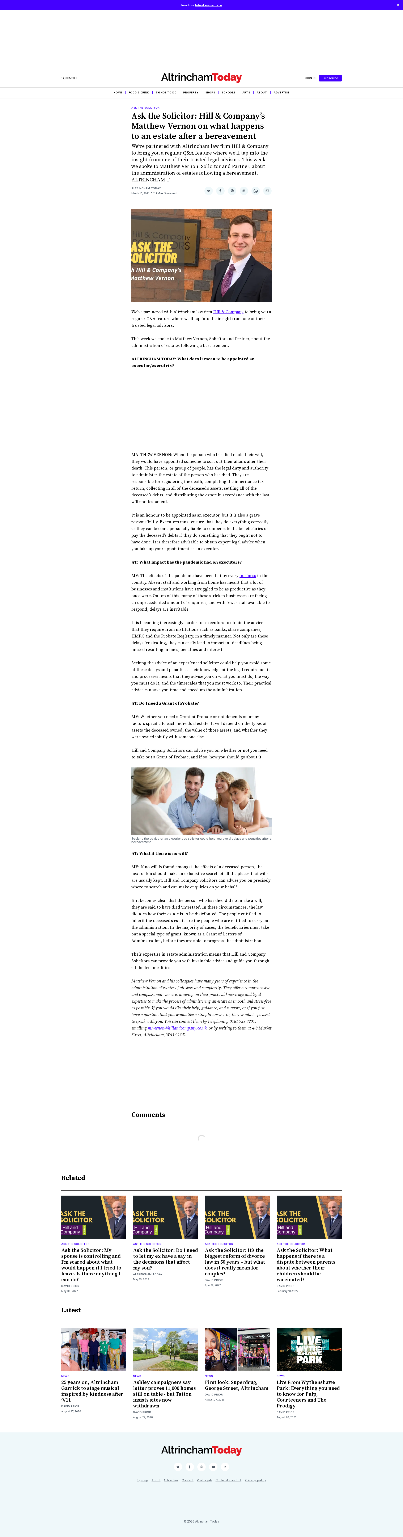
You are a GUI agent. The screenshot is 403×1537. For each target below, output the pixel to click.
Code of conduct (229, 1480)
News (65, 1376)
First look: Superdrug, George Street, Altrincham (236, 1385)
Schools (229, 92)
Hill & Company (228, 312)
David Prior (70, 1286)
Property (191, 92)
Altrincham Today (146, 188)
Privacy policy (255, 1480)
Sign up (142, 1480)
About (262, 92)
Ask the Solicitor (145, 107)
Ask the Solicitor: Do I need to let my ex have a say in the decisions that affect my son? (165, 1259)
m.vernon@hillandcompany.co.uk (177, 1028)
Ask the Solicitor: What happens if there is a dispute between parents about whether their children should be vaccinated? (306, 1265)
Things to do (166, 92)
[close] (398, 5)
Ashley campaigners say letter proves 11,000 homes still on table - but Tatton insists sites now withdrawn (164, 1394)
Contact (188, 1480)
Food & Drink (139, 92)
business (247, 575)
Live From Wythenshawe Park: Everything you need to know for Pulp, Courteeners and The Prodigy (308, 1394)
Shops (210, 92)
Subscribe (330, 78)
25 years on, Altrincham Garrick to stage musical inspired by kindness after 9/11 (92, 1391)
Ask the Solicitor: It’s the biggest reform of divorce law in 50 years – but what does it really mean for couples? (235, 1262)
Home (118, 92)
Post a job (204, 1480)
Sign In (310, 78)
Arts (246, 92)
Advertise (281, 92)
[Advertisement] (201, 39)
